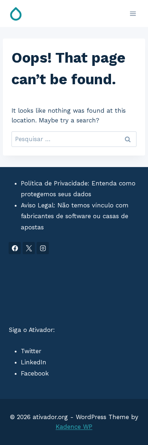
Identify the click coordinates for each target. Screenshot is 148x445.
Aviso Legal (37, 205)
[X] (29, 248)
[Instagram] (43, 248)
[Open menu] (132, 13)
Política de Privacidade (54, 183)
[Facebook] (15, 248)
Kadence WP (74, 426)
